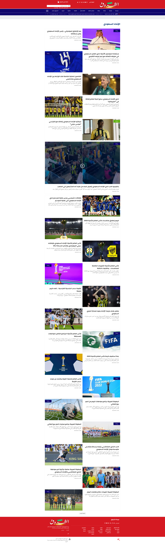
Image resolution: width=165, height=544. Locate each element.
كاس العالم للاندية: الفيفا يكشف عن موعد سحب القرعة (65, 380)
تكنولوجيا (84, 528)
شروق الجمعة (108, 531)
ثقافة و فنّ (117, 529)
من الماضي (109, 532)
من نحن (62, 530)
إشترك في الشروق (64, 2)
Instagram (87, 2)
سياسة (117, 11)
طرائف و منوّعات (91, 531)
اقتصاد (75, 11)
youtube (85, 2)
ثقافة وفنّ (82, 11)
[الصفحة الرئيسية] (109, 4)
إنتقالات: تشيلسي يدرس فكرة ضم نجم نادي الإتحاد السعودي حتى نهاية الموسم (65, 199)
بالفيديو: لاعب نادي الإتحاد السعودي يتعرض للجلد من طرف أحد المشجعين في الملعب (88, 186)
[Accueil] (59, 521)
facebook (79, 2)
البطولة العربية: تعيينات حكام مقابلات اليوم (103, 491)
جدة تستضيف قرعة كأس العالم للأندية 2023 (103, 356)
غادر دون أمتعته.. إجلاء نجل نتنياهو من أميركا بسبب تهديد (63, 14)
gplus (83, 2)
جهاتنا (104, 11)
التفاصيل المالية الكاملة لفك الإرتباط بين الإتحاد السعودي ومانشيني (64, 77)
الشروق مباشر (55, 11)
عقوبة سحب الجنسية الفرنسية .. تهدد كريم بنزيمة (65, 289)
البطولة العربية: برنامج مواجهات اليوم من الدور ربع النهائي (102, 403)
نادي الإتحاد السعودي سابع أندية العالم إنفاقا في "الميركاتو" (102, 100)
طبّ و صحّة (100, 531)
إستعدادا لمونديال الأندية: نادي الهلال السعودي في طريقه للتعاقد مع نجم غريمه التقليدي (101, 55)
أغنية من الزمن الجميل (91, 533)
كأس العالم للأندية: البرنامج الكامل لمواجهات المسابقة (64, 335)
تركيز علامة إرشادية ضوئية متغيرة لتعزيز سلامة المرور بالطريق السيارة (98, 14)
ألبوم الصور (108, 528)
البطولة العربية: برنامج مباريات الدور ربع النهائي (64, 424)
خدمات (84, 529)
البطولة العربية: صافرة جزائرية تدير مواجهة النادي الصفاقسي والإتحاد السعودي (65, 470)
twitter (78, 2)
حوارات (92, 529)
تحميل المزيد (82, 513)
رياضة (99, 11)
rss (81, 2)
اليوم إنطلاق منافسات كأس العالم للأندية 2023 (101, 220)
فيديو (63, 11)
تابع (68, 533)
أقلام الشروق (116, 527)
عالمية (69, 11)
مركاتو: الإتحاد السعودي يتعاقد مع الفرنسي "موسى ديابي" (65, 123)
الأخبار (116, 14)
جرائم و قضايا (91, 11)
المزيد (47, 10)
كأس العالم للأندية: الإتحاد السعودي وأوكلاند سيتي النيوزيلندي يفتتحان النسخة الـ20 (64, 244)
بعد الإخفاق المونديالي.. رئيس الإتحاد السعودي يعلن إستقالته (64, 32)
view (82, 168)
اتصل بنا (55, 8)
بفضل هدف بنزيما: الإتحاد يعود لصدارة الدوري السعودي (103, 312)
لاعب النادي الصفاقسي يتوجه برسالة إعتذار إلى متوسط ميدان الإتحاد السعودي (102, 448)
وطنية (110, 11)
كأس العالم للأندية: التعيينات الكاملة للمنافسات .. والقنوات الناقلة (105, 267)
